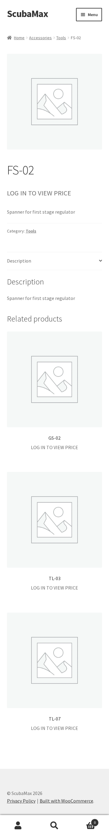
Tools (61, 37)
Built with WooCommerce (66, 801)
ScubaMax (27, 14)
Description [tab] (19, 261)
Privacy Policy (21, 801)
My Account (18, 825)
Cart (84, 820)
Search (54, 825)
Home (19, 37)
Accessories (40, 37)
